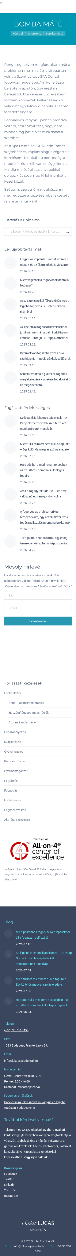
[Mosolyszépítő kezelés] (45, 661)
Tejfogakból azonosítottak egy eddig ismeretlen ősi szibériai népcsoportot (44, 540)
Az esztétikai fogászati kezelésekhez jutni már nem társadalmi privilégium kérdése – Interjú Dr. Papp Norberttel (44, 332)
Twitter (9, 1179)
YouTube (10, 1190)
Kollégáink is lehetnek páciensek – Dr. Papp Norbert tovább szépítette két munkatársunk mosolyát (44, 423)
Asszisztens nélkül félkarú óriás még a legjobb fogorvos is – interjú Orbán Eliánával (44, 306)
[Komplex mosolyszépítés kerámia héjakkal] (28, 645)
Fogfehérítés (12, 800)
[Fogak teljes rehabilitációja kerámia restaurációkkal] (61, 645)
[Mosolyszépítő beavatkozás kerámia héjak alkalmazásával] (12, 645)
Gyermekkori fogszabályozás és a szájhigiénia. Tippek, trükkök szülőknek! (45, 355)
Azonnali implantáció (22, 722)
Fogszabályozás (15, 732)
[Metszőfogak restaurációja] (12, 661)
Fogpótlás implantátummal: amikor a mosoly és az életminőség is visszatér (44, 262)
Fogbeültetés (12, 693)
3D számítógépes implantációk (28, 712)
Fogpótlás (11, 790)
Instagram (11, 1195)
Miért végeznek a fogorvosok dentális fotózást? (44, 282)
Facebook (10, 1173)
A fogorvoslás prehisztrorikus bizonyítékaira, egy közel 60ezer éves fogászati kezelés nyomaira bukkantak (45, 517)
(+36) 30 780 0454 (16, 1030)
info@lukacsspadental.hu (21, 1060)
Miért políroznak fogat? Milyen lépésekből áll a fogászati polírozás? (43, 934)
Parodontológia (14, 761)
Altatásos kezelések (17, 819)
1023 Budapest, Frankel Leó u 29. (26, 1045)
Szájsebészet (12, 742)
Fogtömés (11, 780)
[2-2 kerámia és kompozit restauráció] (28, 661)
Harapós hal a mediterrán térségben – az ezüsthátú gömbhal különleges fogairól (45, 470)
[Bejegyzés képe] (10, 262)
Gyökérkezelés (13, 751)
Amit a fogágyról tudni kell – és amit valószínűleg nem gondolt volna (43, 493)
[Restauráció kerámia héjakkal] (45, 645)
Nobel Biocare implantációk (26, 703)
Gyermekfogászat (16, 771)
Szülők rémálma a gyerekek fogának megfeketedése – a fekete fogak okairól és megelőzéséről (45, 379)
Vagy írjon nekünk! (36, 1157)
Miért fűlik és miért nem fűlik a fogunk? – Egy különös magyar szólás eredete (45, 446)
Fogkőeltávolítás (15, 810)
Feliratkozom (38, 621)
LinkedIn (9, 1184)
